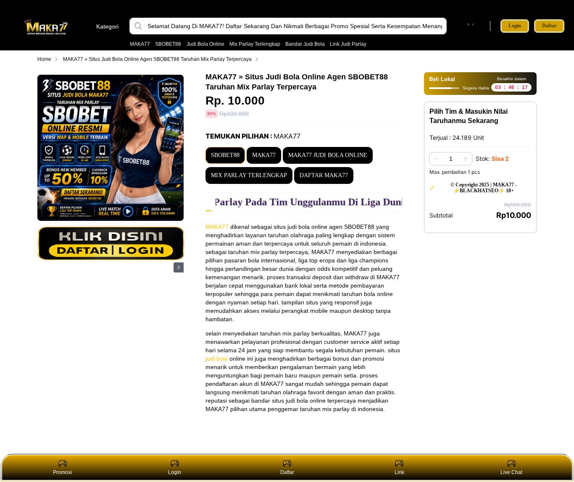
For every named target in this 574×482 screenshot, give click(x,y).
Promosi (62, 472)
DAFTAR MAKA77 (324, 175)
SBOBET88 (168, 44)
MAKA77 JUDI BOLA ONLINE (327, 155)
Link (399, 472)
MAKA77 (140, 44)
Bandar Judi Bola (305, 44)
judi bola (216, 358)
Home (44, 59)
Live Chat (511, 472)
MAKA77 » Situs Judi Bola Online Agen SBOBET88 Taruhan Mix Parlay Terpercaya (157, 59)
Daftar (549, 26)
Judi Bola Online (205, 44)
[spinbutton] (451, 159)
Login (514, 26)
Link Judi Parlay (348, 44)
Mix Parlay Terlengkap (254, 44)
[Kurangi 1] (436, 159)
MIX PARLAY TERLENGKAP (249, 175)
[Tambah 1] (466, 159)
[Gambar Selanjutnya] (179, 267)
